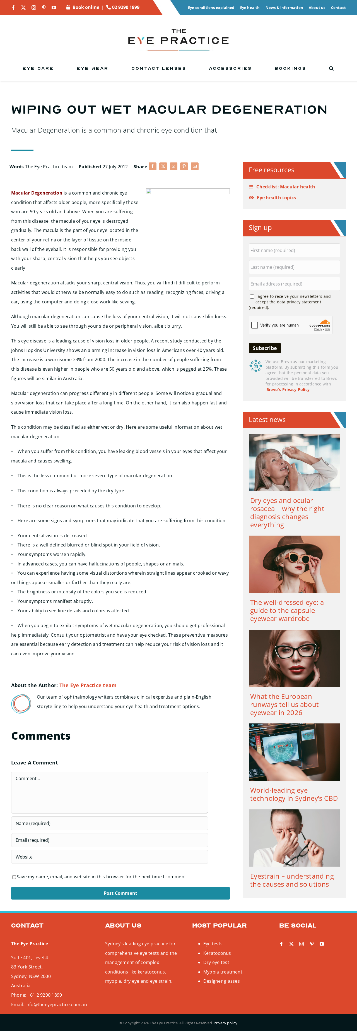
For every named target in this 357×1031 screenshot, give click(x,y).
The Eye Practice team (49, 167)
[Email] (194, 166)
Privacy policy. (226, 1022)
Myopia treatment (222, 972)
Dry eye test (216, 962)
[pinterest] (44, 7)
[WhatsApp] (173, 166)
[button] (331, 68)
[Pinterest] (184, 166)
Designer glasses (221, 981)
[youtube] (54, 7)
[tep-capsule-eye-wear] (294, 538)
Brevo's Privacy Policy (288, 389)
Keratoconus (217, 953)
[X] (163, 166)
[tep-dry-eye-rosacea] (294, 436)
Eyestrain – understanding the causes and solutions (292, 880)
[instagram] (34, 7)
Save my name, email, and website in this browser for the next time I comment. (102, 877)
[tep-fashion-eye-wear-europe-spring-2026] (294, 632)
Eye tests (213, 944)
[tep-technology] (294, 726)
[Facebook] (152, 166)
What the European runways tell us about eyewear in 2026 (284, 704)
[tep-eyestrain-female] (294, 812)
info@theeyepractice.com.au (56, 1004)
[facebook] (13, 7)
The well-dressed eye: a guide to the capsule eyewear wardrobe (287, 610)
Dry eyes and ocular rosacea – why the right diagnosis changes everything (287, 512)
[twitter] (23, 7)
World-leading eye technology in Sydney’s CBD (294, 794)
